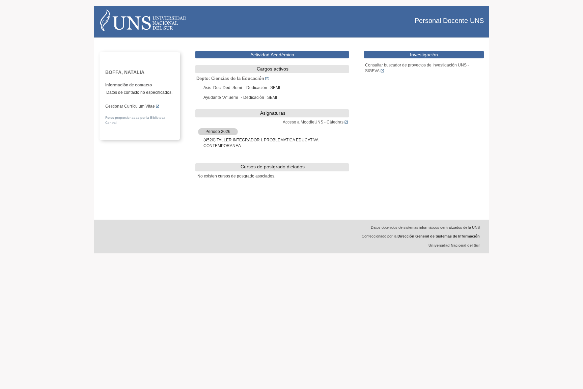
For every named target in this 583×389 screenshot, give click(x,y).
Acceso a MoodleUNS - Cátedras (313, 122)
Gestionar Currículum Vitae (130, 106)
